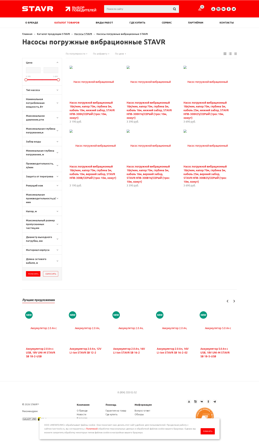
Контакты (227, 22)
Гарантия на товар (116, 410)
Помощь (111, 404)
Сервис (167, 22)
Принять (207, 431)
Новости (81, 414)
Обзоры (139, 414)
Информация (143, 404)
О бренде (31, 22)
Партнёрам (195, 22)
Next (234, 301)
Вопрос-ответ (142, 410)
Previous (227, 301)
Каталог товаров (66, 22)
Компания (83, 404)
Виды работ (104, 22)
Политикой (92, 429)
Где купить (137, 22)
